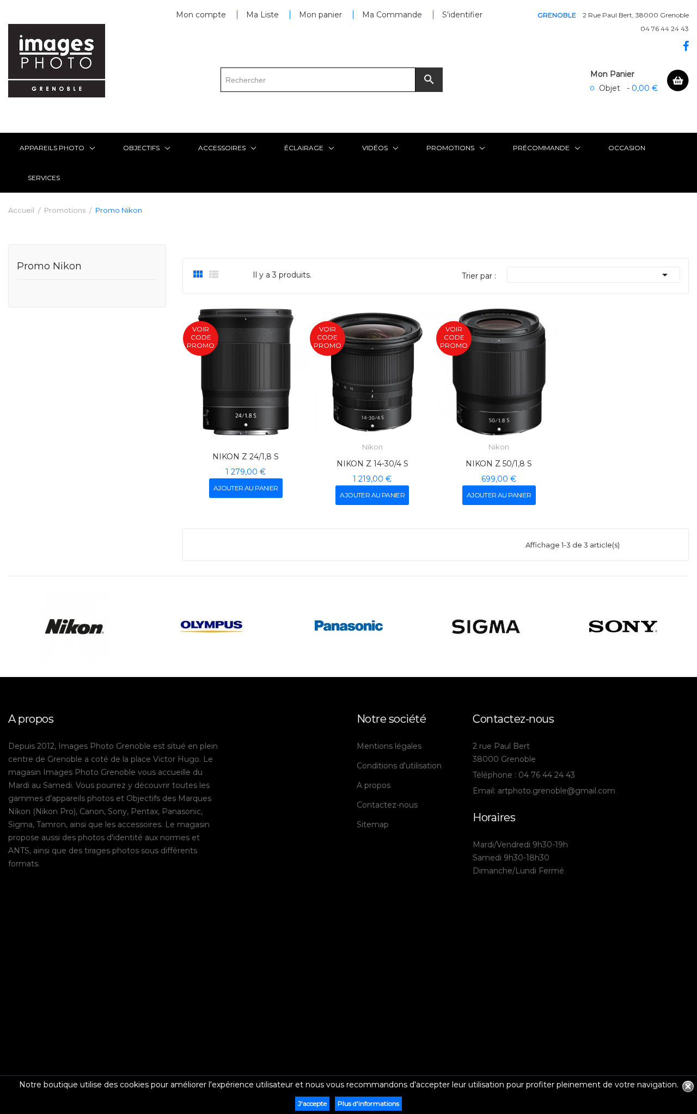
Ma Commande (392, 14)
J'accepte (312, 1103)
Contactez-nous (387, 805)
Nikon (372, 447)
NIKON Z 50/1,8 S (499, 464)
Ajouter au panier (245, 488)
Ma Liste (262, 14)
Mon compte (201, 14)
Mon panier (320, 14)
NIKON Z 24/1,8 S (245, 456)
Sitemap (373, 824)
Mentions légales (389, 746)
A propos (373, 785)
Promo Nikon (49, 266)
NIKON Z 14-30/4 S (372, 464)
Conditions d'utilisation (399, 766)
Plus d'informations (368, 1103)
